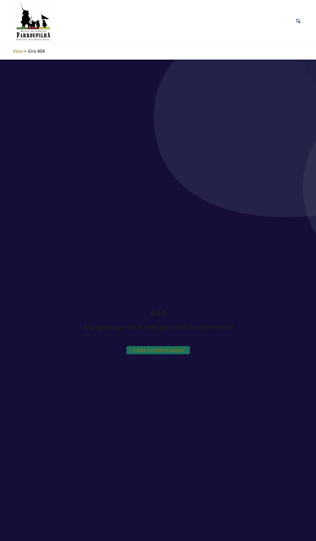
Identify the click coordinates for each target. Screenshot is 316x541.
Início (18, 51)
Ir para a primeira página (158, 350)
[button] (298, 21)
